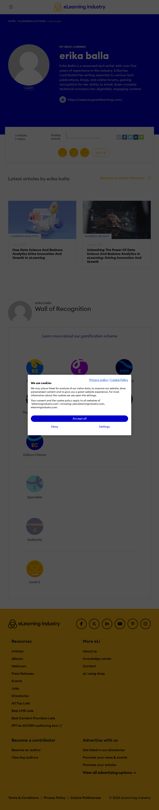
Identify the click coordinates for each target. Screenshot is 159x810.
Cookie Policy (119, 380)
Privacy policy (98, 380)
